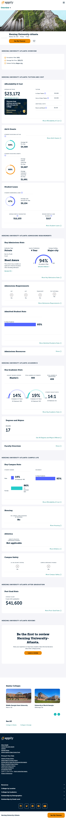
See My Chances (19, 41)
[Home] (7, 2)
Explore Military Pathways (11, 111)
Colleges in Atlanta (11, 725)
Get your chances (43, 266)
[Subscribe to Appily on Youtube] (44, 806)
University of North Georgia (44, 705)
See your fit (7, 271)
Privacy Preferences (6, 773)
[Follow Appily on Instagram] (21, 806)
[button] (34, 41)
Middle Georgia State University (17, 705)
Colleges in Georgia (25, 725)
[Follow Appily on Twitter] (27, 806)
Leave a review (33, 653)
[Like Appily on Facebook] (33, 806)
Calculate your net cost (11, 98)
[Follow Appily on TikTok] (38, 806)
